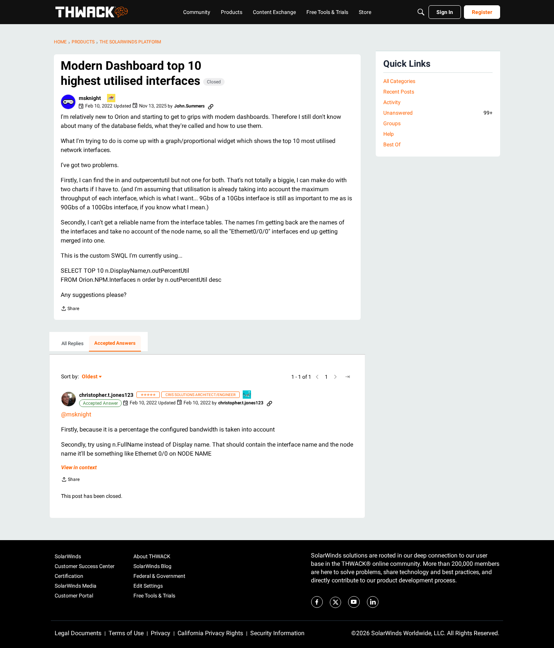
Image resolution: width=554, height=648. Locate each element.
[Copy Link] (210, 106)
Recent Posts (398, 92)
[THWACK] (91, 12)
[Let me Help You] (111, 98)
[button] (68, 101)
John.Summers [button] (189, 106)
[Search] (421, 12)
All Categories (399, 81)
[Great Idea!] (247, 395)
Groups (392, 123)
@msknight (76, 414)
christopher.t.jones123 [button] (106, 395)
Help (388, 134)
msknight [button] (90, 98)
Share (70, 309)
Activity (392, 102)
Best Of (392, 144)
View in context (79, 467)
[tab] (72, 343)
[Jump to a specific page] (347, 377)
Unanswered (438, 113)
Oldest (90, 377)
